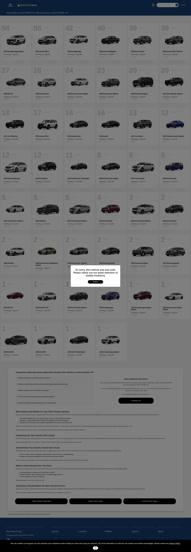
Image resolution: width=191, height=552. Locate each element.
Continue (95, 282)
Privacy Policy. (174, 543)
